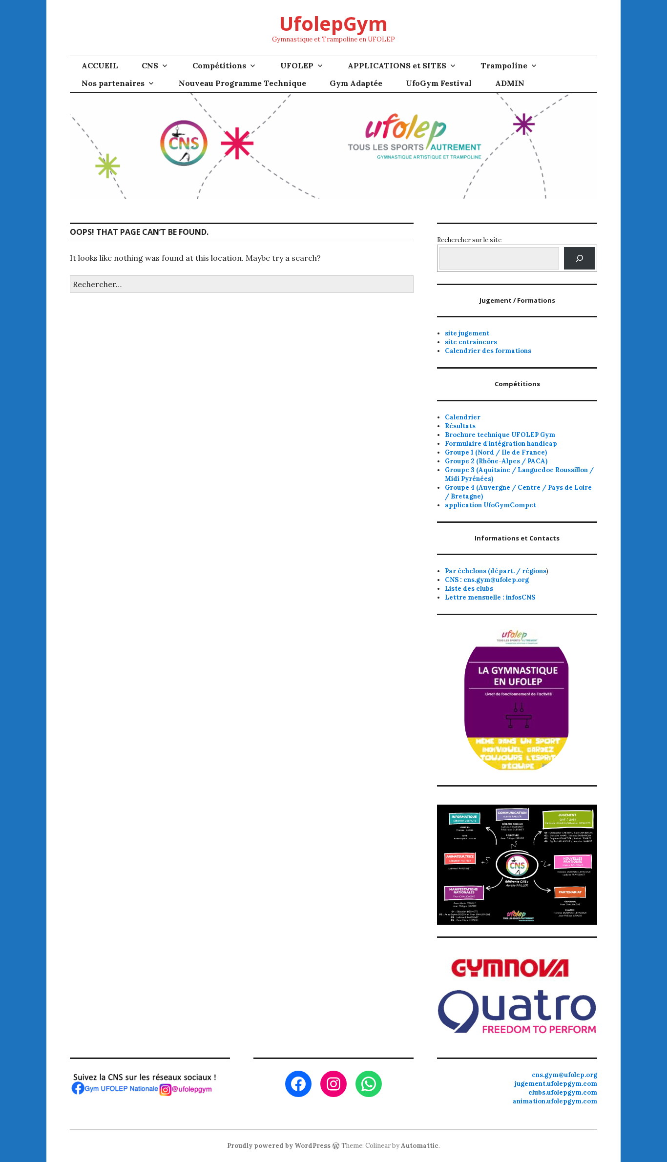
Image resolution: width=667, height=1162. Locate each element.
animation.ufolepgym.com (555, 1101)
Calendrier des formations (488, 351)
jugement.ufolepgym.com (556, 1083)
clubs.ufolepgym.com (562, 1092)
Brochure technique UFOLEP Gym (500, 435)
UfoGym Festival (439, 83)
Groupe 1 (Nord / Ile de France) (496, 452)
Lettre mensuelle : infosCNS (490, 597)
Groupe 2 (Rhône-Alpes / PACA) (496, 461)
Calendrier (462, 417)
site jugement (467, 333)
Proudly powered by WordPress (279, 1145)
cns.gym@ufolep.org (564, 1075)
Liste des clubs (469, 588)
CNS (150, 65)
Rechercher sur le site (469, 240)
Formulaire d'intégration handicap (501, 443)
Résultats (460, 426)
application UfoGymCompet (490, 505)
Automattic (419, 1145)
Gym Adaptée (356, 83)
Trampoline (503, 65)
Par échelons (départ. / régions (495, 571)
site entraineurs (471, 342)
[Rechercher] (579, 258)
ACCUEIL (100, 65)
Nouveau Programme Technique (242, 83)
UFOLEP (296, 65)
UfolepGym (333, 23)
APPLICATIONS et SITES (397, 65)
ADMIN (509, 83)
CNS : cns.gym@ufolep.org (487, 580)
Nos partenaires (113, 83)
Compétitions (219, 65)
